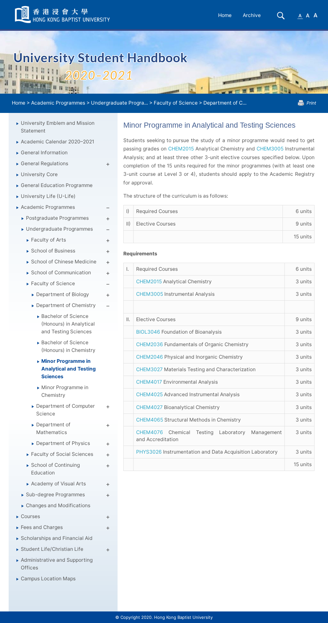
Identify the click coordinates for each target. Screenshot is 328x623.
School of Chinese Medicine (63, 262)
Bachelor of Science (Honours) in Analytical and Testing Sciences (68, 324)
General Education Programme (57, 185)
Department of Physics (63, 443)
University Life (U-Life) (48, 196)
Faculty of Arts (48, 240)
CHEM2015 (181, 149)
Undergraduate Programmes (59, 229)
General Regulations (44, 163)
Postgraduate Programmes (57, 218)
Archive (252, 15)
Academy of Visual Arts (58, 484)
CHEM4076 (149, 432)
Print (311, 103)
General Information (44, 152)
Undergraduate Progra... (119, 103)
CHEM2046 (149, 357)
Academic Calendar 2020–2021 (57, 142)
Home (225, 15)
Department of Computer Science (65, 410)
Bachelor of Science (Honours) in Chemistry (68, 346)
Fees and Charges (42, 527)
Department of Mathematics (53, 428)
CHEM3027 (149, 369)
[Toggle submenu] (108, 165)
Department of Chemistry (66, 305)
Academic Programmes (58, 103)
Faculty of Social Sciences (62, 454)
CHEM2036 (149, 344)
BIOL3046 (148, 332)
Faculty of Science (176, 103)
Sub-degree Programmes (55, 494)
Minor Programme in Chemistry (64, 391)
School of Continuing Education (55, 469)
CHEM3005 (270, 149)
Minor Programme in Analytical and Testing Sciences (68, 369)
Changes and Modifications (58, 505)
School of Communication (61, 272)
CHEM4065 (149, 420)
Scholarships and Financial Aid (57, 538)
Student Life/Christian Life (52, 549)
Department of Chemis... (231, 103)
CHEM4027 (149, 407)
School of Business (53, 251)
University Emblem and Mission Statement (57, 127)
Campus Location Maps (48, 579)
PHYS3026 (149, 452)
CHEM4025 (149, 394)
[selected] (63, 14)
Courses (30, 516)
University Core (39, 174)
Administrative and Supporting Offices (57, 564)
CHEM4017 (149, 382)
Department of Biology (62, 294)
